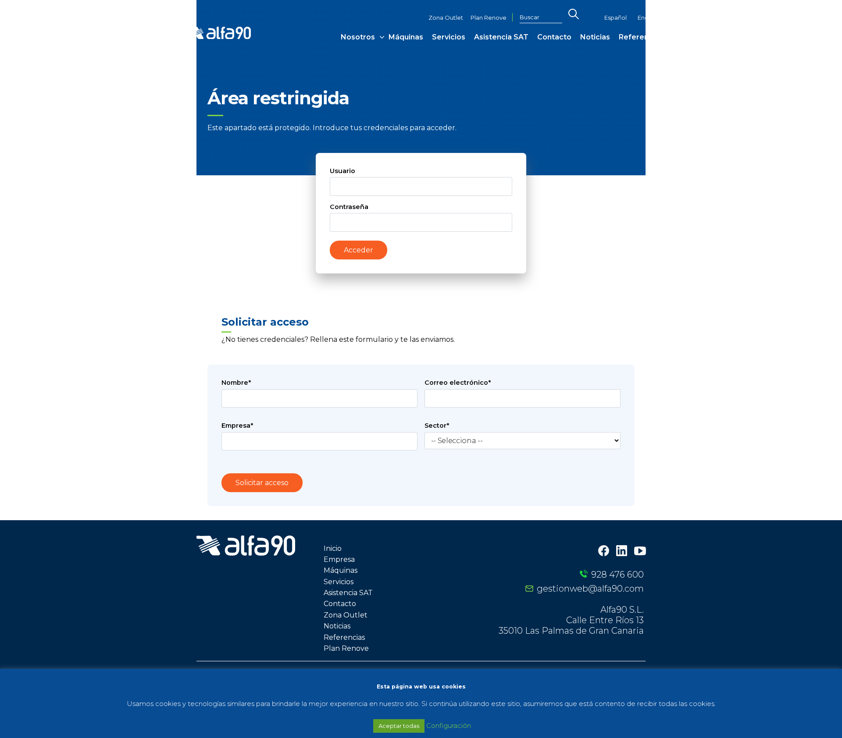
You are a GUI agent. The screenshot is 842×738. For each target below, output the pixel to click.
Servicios (448, 37)
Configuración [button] (448, 725)
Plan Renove (489, 18)
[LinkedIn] (622, 552)
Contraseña (349, 207)
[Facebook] (604, 552)
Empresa (339, 559)
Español (615, 18)
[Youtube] (640, 552)
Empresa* (237, 425)
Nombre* (236, 383)
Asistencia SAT (501, 37)
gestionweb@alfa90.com (590, 588)
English (647, 18)
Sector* (437, 425)
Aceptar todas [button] (398, 725)
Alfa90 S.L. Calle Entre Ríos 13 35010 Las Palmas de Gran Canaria (571, 620)
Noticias (595, 37)
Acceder (358, 250)
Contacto (554, 37)
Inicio (333, 548)
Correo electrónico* (458, 383)
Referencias (641, 37)
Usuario (342, 171)
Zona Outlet (445, 18)
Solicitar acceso (262, 483)
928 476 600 (617, 574)
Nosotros (358, 37)
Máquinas (406, 37)
